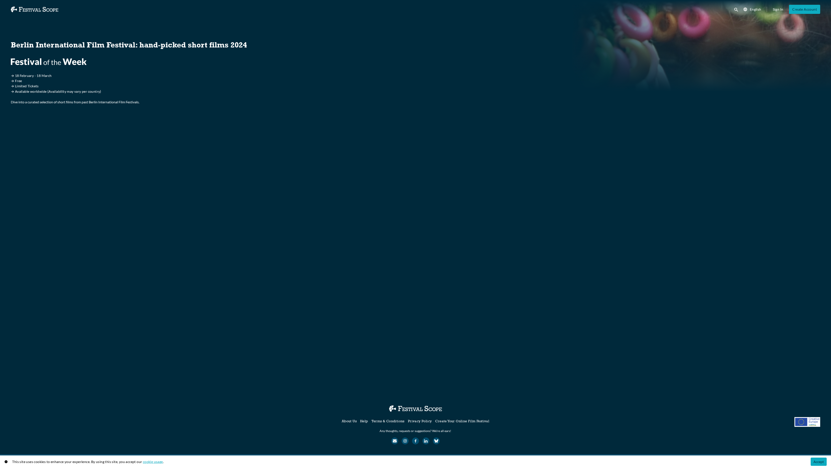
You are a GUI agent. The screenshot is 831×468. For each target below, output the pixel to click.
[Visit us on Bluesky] (436, 440)
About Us (349, 421)
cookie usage (153, 462)
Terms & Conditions (388, 421)
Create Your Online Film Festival (462, 421)
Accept (818, 462)
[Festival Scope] (415, 408)
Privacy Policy (420, 421)
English (755, 9)
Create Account (804, 9)
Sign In (778, 9)
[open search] (736, 9)
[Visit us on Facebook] (415, 440)
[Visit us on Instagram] (405, 440)
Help (364, 421)
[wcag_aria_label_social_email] (394, 440)
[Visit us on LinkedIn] (425, 440)
